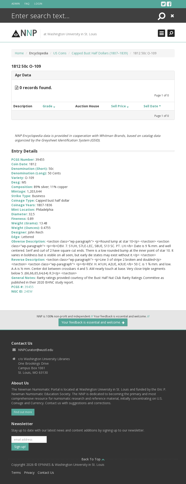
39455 (29, 287)
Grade (48, 106)
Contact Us (46, 472)
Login (38, 3)
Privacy (29, 472)
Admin (16, 3)
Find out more (23, 412)
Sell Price (119, 106)
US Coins (59, 53)
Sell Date (151, 106)
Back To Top (91, 459)
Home (19, 53)
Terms (16, 472)
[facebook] (169, 4)
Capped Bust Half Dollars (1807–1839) (100, 53)
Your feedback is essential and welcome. (91, 322)
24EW (28, 291)
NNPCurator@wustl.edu (35, 350)
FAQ (26, 3)
